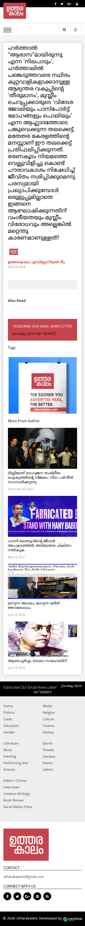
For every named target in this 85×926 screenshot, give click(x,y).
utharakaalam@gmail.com (23, 876)
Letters (48, 769)
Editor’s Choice (14, 780)
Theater (48, 749)
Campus (49, 756)
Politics (9, 712)
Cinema (48, 725)
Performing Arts (15, 763)
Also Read (17, 300)
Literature (11, 743)
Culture (48, 719)
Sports (48, 743)
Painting (9, 756)
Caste (7, 719)
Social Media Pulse (17, 806)
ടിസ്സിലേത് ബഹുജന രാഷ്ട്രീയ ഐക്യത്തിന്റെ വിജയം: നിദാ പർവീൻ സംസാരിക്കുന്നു (40, 478)
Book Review (13, 800)
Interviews (11, 787)
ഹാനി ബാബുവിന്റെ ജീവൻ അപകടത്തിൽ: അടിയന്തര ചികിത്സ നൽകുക (39, 546)
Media (47, 706)
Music (7, 749)
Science (9, 769)
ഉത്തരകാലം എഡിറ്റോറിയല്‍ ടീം (36, 262)
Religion (49, 712)
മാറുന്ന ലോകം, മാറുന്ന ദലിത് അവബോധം (34, 605)
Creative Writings (16, 793)
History (48, 732)
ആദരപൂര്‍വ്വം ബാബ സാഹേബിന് (37, 661)
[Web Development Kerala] (72, 919)
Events (48, 763)
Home (8, 706)
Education (11, 725)
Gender (9, 732)
